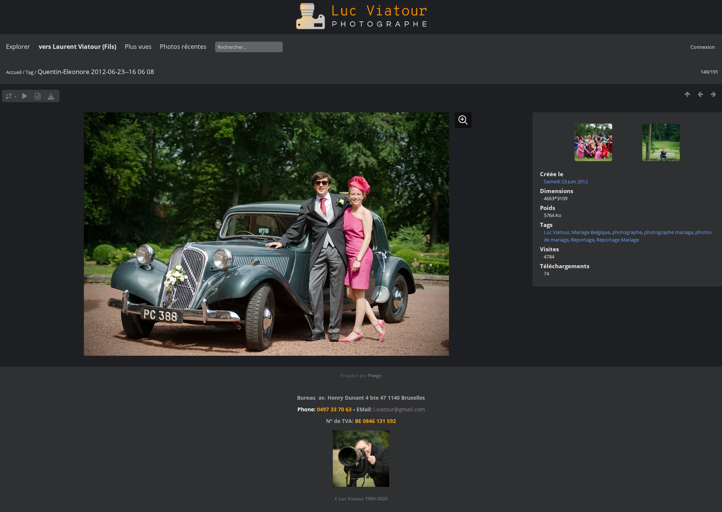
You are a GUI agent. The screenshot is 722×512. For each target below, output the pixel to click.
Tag (29, 72)
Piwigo (375, 375)
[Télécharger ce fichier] (51, 96)
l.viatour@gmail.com (399, 409)
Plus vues (138, 46)
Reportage (582, 239)
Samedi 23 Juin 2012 (566, 181)
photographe (627, 232)
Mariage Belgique (591, 232)
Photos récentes (183, 46)
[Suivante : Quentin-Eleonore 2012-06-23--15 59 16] (713, 94)
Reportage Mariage (617, 239)
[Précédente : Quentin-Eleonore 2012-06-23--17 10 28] (700, 94)
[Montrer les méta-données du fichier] (37, 96)
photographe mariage (668, 232)
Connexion (702, 47)
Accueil (13, 72)
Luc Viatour (556, 232)
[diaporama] (24, 96)
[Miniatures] (687, 94)
